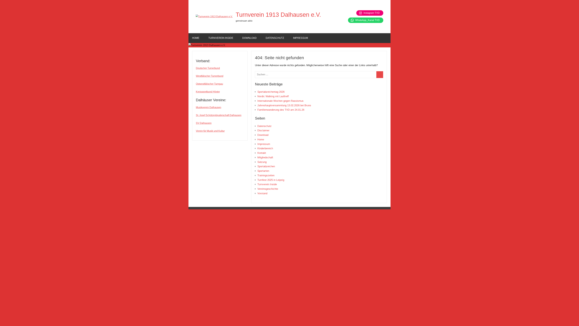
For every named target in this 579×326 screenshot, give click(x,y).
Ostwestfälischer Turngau (209, 84)
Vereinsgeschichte (267, 188)
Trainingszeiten (265, 175)
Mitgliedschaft (265, 157)
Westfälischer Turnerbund (209, 76)
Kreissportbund (204, 91)
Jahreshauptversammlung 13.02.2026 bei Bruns (284, 105)
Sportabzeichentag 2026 (271, 91)
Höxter (216, 91)
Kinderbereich (265, 148)
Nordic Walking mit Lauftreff (273, 96)
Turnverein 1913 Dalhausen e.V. (278, 14)
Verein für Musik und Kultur (210, 131)
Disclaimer (263, 130)
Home (195, 38)
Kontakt (261, 153)
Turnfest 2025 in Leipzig (270, 180)
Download (249, 38)
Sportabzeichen (266, 166)
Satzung (262, 162)
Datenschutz (275, 38)
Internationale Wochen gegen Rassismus (280, 100)
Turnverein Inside (220, 38)
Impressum (300, 38)
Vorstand (262, 193)
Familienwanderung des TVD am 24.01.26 (280, 109)
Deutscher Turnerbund (208, 68)
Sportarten (263, 170)
